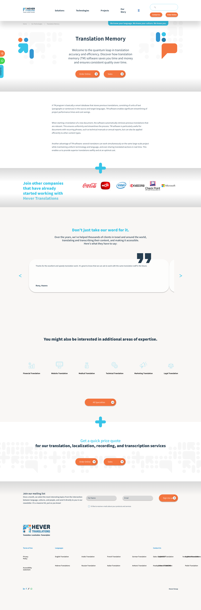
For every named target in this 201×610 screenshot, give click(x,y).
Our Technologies (36, 24)
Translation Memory (53, 24)
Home (25, 24)
